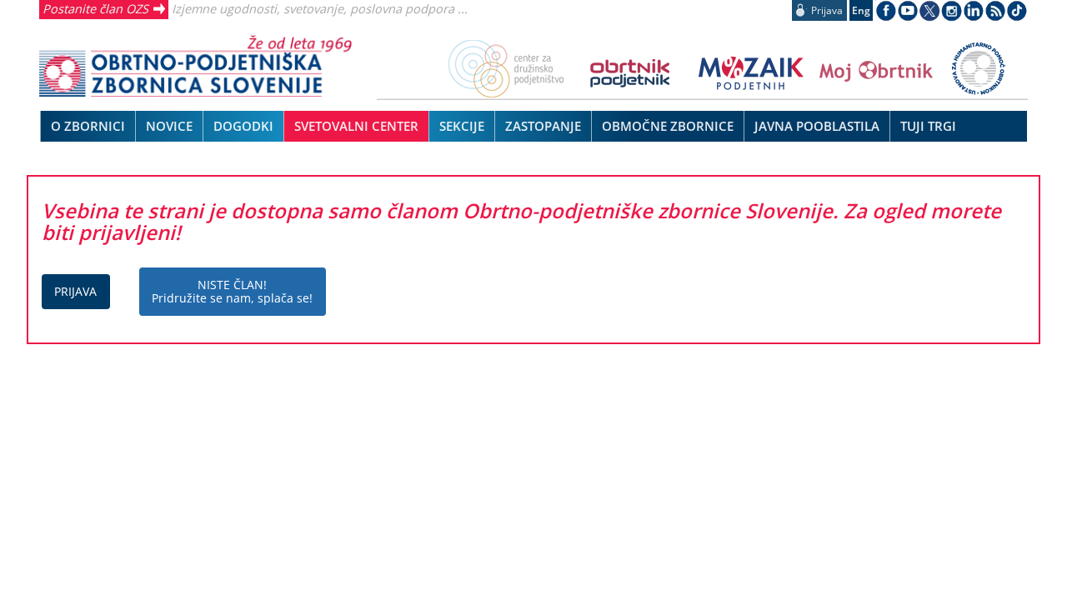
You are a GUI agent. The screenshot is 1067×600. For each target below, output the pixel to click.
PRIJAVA (75, 291)
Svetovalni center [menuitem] (356, 126)
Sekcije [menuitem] (461, 126)
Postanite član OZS (95, 8)
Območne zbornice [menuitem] (668, 126)
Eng (861, 10)
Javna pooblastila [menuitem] (816, 126)
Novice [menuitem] (169, 126)
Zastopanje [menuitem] (543, 126)
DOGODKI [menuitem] (243, 126)
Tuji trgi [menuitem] (928, 126)
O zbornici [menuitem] (88, 126)
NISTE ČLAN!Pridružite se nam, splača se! (232, 291)
